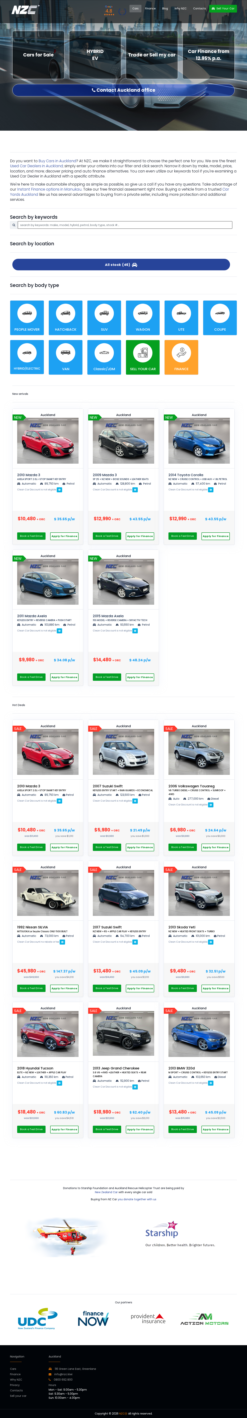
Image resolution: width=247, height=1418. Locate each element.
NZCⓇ (123, 1413)
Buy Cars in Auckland (57, 161)
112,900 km (127, 1081)
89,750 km (51, 484)
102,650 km (203, 1077)
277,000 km (195, 799)
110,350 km (51, 1077)
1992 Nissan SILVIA (42, 929)
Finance (150, 8)
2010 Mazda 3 (41, 476)
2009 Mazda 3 (121, 476)
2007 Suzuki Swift (123, 788)
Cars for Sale (38, 55)
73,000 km (51, 936)
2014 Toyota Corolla (197, 476)
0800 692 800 (63, 1380)
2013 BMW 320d (198, 1070)
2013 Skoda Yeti (191, 929)
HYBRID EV (95, 54)
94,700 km (127, 936)
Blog (165, 8)
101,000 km (203, 936)
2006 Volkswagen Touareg (197, 790)
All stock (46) (118, 264)
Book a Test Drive (31, 536)
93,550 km (127, 625)
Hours (52, 1385)
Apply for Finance (64, 536)
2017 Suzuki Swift (119, 929)
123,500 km (127, 795)
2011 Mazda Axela (44, 618)
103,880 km (52, 625)
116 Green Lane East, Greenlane (75, 1369)
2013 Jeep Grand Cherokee (119, 1072)
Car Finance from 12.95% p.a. (208, 54)
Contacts (199, 8)
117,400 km (203, 484)
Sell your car (18, 1396)
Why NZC (180, 8)
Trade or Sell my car (152, 55)
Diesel (215, 799)
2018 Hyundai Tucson (41, 1070)
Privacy (15, 1385)
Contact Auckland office (125, 90)
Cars (135, 8)
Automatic (29, 484)
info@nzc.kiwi (63, 1374)
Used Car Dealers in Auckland (36, 166)
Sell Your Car (225, 8)
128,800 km (127, 484)
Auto (175, 799)
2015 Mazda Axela (120, 618)
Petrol (70, 484)
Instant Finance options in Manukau (49, 189)
